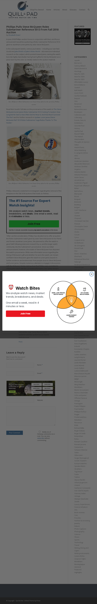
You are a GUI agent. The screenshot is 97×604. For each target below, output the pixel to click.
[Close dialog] (92, 274)
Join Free (25, 313)
